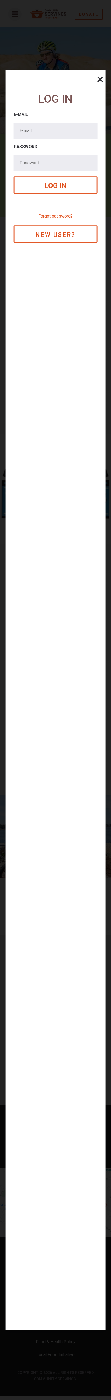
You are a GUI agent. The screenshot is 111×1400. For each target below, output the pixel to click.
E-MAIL (21, 114)
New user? (55, 235)
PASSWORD (25, 146)
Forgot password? (55, 216)
